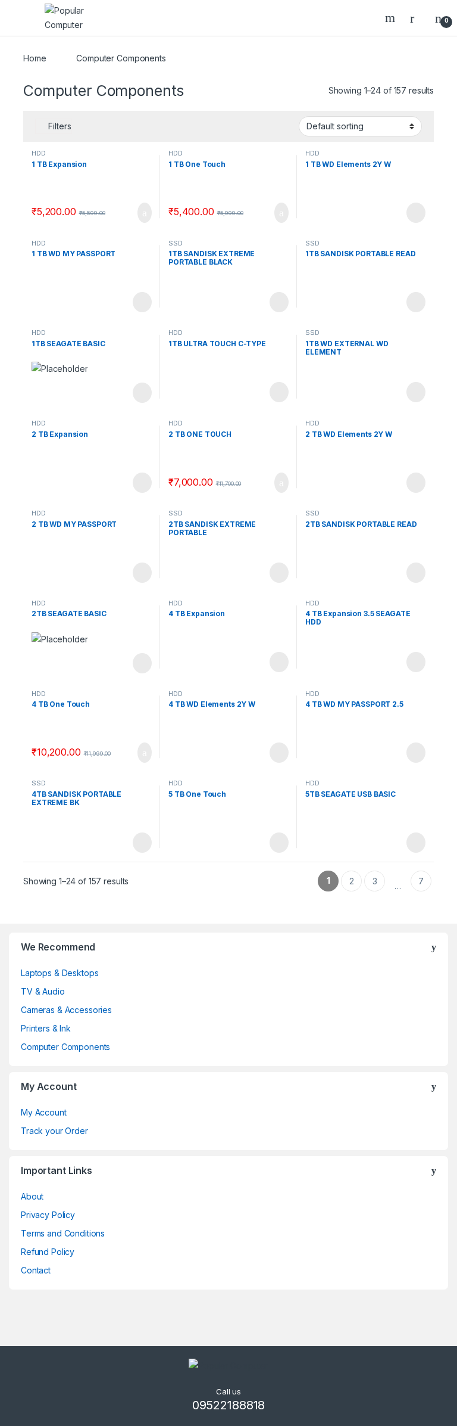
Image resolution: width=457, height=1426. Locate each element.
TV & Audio (43, 991)
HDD (39, 153)
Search (391, 17)
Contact (36, 1270)
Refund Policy (47, 1252)
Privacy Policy (48, 1215)
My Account (44, 1112)
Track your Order (54, 1131)
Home (34, 58)
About (32, 1196)
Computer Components (65, 1047)
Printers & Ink (46, 1028)
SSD (175, 243)
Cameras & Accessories (66, 1010)
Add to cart (144, 213)
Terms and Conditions (63, 1233)
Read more (415, 213)
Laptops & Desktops (59, 973)
